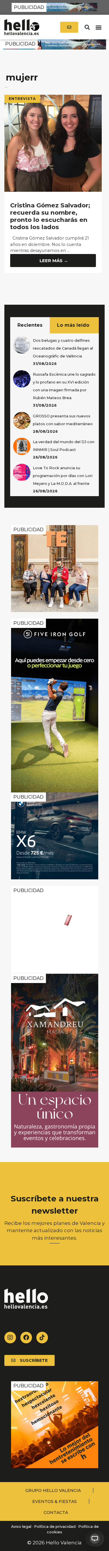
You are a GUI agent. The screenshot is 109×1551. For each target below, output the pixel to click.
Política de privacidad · (55, 1526)
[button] (87, 27)
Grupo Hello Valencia (53, 1490)
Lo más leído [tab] (73, 325)
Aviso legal (20, 1526)
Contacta (56, 1512)
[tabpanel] (54, 414)
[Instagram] (10, 1337)
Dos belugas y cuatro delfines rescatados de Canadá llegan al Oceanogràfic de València (63, 348)
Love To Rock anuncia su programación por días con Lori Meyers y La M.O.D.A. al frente (62, 476)
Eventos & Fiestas (54, 1501)
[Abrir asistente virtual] (94, 1538)
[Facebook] (26, 1337)
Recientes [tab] (29, 325)
